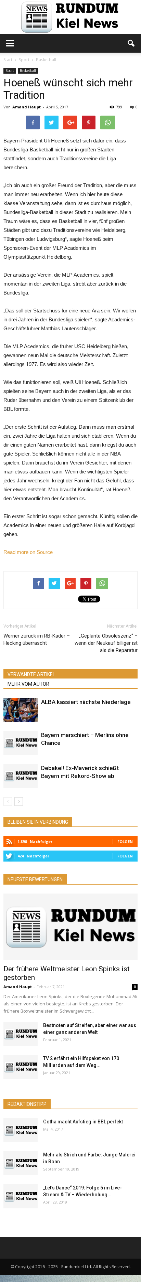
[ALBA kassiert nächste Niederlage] (20, 710)
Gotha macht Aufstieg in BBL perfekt (83, 1121)
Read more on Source (28, 552)
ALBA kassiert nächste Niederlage (86, 701)
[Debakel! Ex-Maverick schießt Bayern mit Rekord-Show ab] (20, 776)
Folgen (125, 841)
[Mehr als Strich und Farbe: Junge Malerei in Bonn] (20, 1163)
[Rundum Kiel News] (70, 17)
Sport (9, 70)
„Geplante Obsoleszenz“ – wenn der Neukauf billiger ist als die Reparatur (106, 643)
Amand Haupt (26, 106)
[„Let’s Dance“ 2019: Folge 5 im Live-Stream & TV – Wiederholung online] (20, 1196)
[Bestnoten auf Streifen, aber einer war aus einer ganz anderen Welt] (20, 1034)
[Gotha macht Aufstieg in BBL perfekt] (20, 1130)
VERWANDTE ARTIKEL (31, 674)
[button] (131, 43)
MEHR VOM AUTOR (28, 684)
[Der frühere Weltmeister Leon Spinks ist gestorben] (70, 927)
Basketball (28, 70)
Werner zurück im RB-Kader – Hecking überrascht (36, 639)
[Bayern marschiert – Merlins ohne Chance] (20, 743)
